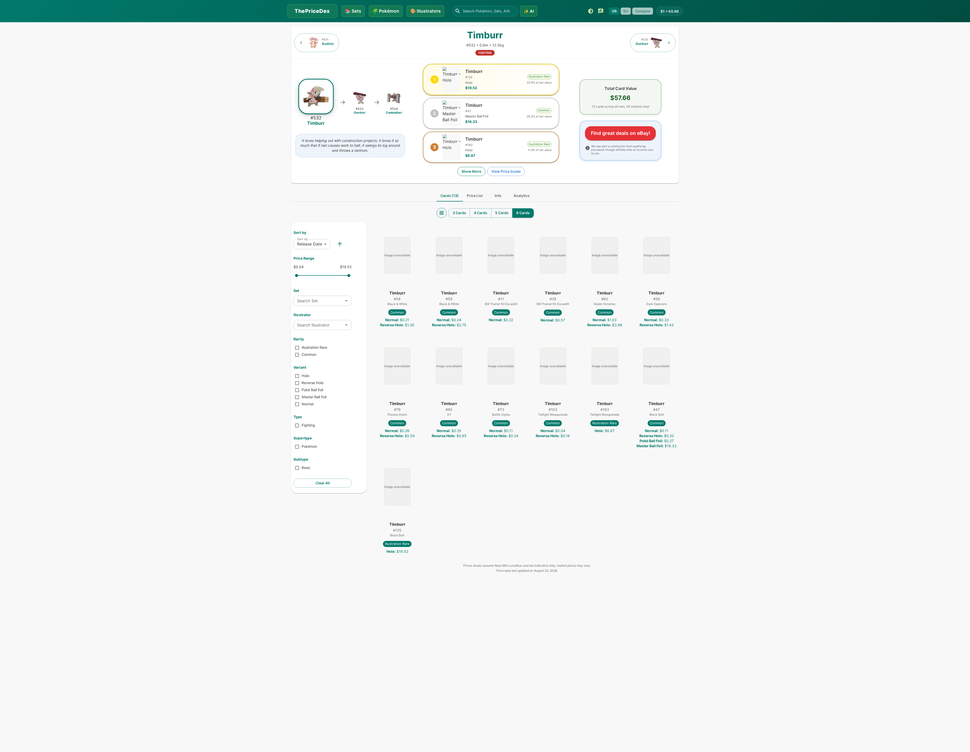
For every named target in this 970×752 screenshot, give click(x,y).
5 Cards (501, 213)
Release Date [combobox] (309, 243)
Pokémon (385, 11)
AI (529, 11)
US (614, 11)
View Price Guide (506, 171)
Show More (471, 171)
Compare (642, 11)
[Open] (346, 300)
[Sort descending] (340, 244)
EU (625, 11)
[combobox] (318, 300)
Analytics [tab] (522, 195)
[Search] (458, 11)
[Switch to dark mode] (591, 11)
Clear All (323, 483)
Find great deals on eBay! (620, 133)
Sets (353, 11)
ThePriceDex (312, 11)
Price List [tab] (475, 195)
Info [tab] (498, 195)
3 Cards (459, 213)
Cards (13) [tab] (450, 195)
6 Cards (523, 213)
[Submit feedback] (601, 11)
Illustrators (425, 11)
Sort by (302, 239)
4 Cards (480, 213)
